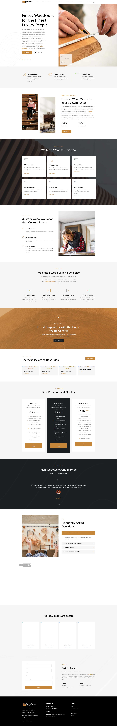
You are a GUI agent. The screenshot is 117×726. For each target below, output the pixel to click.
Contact (72, 715)
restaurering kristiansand (50, 281)
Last (27, 672)
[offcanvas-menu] (94, 2)
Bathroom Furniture (85, 370)
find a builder (90, 674)
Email (26, 675)
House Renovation (74, 708)
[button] (58, 504)
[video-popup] (35, 52)
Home (72, 706)
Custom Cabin (74, 713)
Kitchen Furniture (66, 371)
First (27, 668)
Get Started (33, 445)
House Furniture (28, 371)
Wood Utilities (46, 371)
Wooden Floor (74, 711)
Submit (38, 687)
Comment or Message (29, 679)
